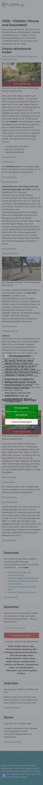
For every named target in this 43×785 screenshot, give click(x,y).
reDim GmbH (30, 429)
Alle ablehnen (22, 415)
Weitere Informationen (16, 426)
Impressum (32, 426)
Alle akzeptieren (21, 408)
